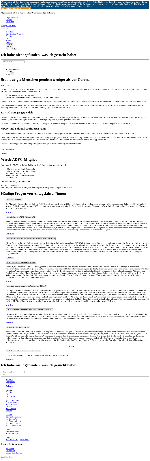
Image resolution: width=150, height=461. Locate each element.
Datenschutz (10, 451)
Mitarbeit (9, 407)
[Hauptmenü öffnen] (7, 28)
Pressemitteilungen (12, 431)
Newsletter (10, 22)
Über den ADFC (12, 402)
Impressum (10, 449)
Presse (8, 42)
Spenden (9, 20)
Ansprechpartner (12, 434)
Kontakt (9, 411)
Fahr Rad (9, 36)
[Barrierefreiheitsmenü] (2, 28)
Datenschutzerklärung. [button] (85, 6)
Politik (8, 38)
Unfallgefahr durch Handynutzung (18, 327)
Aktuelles (9, 32)
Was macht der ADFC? (14, 199)
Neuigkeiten (10, 382)
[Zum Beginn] (2, 459)
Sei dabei (9, 40)
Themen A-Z (10, 396)
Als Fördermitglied (13, 423)
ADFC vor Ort (11, 404)
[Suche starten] (4, 64)
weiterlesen (10, 212)
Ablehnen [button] (4, 8)
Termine (9, 384)
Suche (8, 49)
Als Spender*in (11, 419)
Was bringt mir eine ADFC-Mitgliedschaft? (21, 217)
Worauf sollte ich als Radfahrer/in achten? (21, 262)
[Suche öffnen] (4, 28)
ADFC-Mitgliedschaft (14, 417)
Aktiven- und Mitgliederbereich (17, 440)
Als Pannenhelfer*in (13, 425)
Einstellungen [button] (13, 8)
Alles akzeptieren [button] (24, 8)
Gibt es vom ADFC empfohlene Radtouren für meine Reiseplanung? (29, 310)
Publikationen (11, 409)
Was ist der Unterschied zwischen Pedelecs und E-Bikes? (26, 286)
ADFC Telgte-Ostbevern (15, 34)
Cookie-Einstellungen (14, 453)
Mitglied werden (12, 18)
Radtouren (9, 386)
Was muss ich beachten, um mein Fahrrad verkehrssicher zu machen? (31, 238)
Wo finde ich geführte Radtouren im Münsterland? (23, 351)
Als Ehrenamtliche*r (13, 421)
